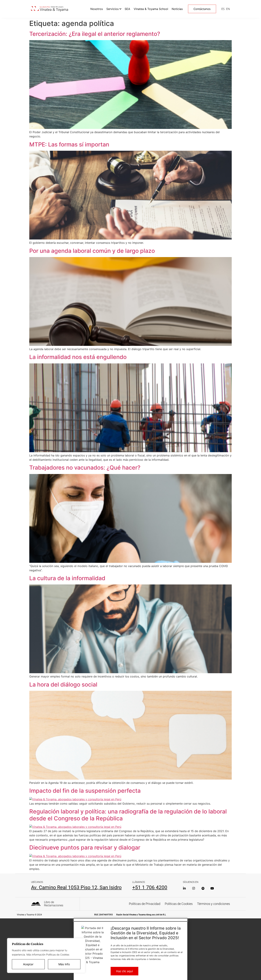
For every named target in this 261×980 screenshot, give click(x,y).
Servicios (112, 9)
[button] (130, 919)
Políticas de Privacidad (144, 904)
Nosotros (96, 9)
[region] (46, 955)
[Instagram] (193, 888)
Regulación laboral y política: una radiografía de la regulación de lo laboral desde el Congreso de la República (128, 815)
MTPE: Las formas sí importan (69, 144)
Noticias (177, 9)
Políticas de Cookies (179, 904)
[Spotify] (202, 888)
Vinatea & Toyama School (151, 9)
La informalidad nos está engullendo (78, 356)
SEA (127, 9)
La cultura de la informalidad (67, 578)
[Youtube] (212, 888)
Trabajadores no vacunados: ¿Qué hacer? (84, 467)
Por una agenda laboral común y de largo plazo (92, 250)
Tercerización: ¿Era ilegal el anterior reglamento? (94, 33)
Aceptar (28, 964)
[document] (130, 949)
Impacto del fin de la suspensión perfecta (85, 790)
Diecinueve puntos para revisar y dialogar (84, 847)
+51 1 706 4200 (149, 887)
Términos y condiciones (213, 904)
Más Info (64, 964)
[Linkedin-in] (184, 888)
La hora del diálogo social (63, 684)
